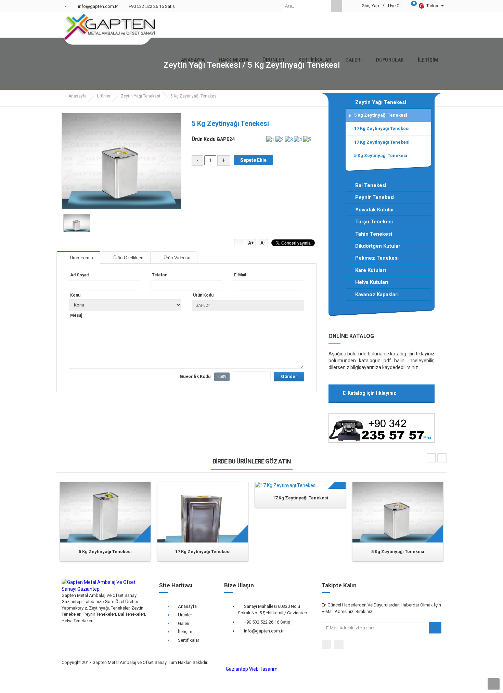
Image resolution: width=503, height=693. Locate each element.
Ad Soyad (79, 275)
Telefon (159, 275)
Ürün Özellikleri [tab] (127, 257)
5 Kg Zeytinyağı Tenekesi (380, 115)
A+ (251, 243)
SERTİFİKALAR (314, 60)
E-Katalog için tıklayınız (369, 393)
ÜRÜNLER (273, 60)
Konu (75, 295)
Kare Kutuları (370, 270)
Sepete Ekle (253, 160)
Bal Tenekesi (370, 185)
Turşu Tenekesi (374, 222)
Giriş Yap (370, 5)
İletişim (185, 631)
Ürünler (104, 96)
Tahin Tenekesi (373, 234)
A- (263, 243)
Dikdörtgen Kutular (377, 246)
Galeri (183, 623)
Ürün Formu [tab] (80, 257)
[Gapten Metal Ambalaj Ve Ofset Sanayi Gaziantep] (109, 29)
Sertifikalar (188, 640)
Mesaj (76, 315)
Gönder (289, 376)
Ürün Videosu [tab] (176, 257)
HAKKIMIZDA (233, 60)
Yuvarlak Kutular (374, 210)
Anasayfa (77, 96)
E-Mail (240, 275)
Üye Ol (394, 5)
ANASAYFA (193, 60)
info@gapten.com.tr (264, 630)
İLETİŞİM (428, 60)
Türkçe (433, 5)
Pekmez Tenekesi (377, 258)
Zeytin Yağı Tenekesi (140, 96)
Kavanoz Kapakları (377, 294)
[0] (409, 5)
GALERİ (353, 60)
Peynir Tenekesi (375, 197)
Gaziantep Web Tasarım (252, 669)
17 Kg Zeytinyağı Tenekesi (382, 128)
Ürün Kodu (203, 295)
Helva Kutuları (371, 282)
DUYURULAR (390, 60)
